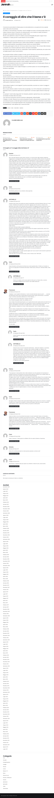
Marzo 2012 (5, 731)
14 (39, 20)
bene (12, 107)
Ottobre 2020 (6, 510)
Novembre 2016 (6, 611)
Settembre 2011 (6, 744)
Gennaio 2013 (6, 709)
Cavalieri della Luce (9, 20)
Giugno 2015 (5, 646)
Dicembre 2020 (6, 506)
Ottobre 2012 (5, 716)
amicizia (8, 107)
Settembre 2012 (6, 718)
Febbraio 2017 (6, 604)
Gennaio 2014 (6, 683)
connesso (10, 478)
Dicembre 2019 (6, 532)
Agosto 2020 (5, 515)
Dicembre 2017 (6, 585)
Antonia (11, 447)
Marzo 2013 (5, 705)
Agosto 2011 (5, 746)
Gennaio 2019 (6, 556)
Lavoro (4, 768)
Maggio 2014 (5, 674)
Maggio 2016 (5, 622)
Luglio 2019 (5, 543)
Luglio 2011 (5, 749)
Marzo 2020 (5, 526)
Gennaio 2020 (6, 530)
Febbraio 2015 (6, 655)
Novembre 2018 (6, 561)
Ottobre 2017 (5, 589)
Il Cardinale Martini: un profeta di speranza (43, 139)
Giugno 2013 (5, 698)
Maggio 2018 (5, 574)
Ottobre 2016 (5, 613)
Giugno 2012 (5, 725)
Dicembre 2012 (6, 711)
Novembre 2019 (6, 534)
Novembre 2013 (6, 687)
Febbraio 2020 (6, 528)
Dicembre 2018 (6, 559)
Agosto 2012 (5, 720)
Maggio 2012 (5, 727)
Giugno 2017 (5, 596)
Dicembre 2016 (6, 609)
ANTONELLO (12, 199)
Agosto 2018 (5, 567)
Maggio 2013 (5, 701)
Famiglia (4, 764)
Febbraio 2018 (6, 580)
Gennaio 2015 (6, 657)
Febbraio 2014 (6, 681)
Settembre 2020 (6, 513)
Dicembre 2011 (6, 738)
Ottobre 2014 (5, 663)
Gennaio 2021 (6, 504)
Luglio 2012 (5, 722)
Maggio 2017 (5, 598)
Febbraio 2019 (6, 554)
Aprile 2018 (5, 576)
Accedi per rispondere (14, 181)
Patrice (11, 369)
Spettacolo (5, 781)
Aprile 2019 (5, 550)
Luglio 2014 (5, 670)
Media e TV (5, 771)
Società (4, 779)
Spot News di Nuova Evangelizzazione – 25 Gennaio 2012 (10, 140)
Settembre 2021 (6, 486)
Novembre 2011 (6, 740)
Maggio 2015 (5, 648)
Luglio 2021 (5, 491)
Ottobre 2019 (5, 537)
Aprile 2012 (5, 729)
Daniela (11, 153)
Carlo (10, 187)
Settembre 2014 (6, 666)
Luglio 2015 (5, 644)
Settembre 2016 (6, 615)
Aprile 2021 (5, 497)
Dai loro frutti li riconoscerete (12, 1)
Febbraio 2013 (6, 707)
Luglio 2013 (5, 696)
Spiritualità (5, 784)
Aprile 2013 (5, 703)
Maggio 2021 (5, 495)
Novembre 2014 (6, 661)
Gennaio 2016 (6, 631)
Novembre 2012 (6, 714)
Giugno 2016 (5, 620)
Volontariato (5, 788)
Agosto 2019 (5, 541)
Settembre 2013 (6, 692)
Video (4, 786)
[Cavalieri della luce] (7, 4)
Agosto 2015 (5, 642)
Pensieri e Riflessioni (7, 777)
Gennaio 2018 (6, 583)
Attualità (4, 760)
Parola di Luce (6, 775)
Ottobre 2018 (5, 563)
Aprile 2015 (5, 650)
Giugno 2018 (5, 572)
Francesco (12, 290)
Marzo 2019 (5, 552)
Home (5, 10)
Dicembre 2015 (6, 633)
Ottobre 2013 (5, 690)
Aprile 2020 (5, 524)
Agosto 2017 (5, 591)
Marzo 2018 (5, 578)
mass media (16, 107)
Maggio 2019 (5, 548)
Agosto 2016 (5, 618)
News (8, 10)
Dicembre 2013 (6, 685)
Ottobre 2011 (5, 742)
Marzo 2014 (5, 679)
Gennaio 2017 (6, 607)
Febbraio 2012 (6, 733)
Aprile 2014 (5, 677)
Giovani (4, 766)
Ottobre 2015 (5, 637)
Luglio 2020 (5, 517)
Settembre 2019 (6, 539)
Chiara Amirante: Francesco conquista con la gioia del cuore (27, 139)
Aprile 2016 (5, 624)
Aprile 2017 (5, 600)
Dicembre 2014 (6, 659)
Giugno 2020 (5, 519)
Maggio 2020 (5, 521)
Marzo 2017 (5, 602)
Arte (4, 757)
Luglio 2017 (5, 593)
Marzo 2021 (5, 500)
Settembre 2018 (6, 565)
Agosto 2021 (5, 489)
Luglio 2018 (5, 569)
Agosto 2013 (5, 694)
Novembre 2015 (6, 635)
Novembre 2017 (6, 587)
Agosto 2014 (5, 668)
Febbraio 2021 (6, 502)
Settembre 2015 (6, 639)
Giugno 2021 (5, 493)
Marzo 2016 (5, 626)
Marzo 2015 (5, 652)
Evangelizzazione (13, 10)
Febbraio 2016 (6, 628)
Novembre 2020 (6, 508)
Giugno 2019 (5, 545)
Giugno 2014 (5, 672)
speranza (21, 107)
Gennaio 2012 (6, 735)
